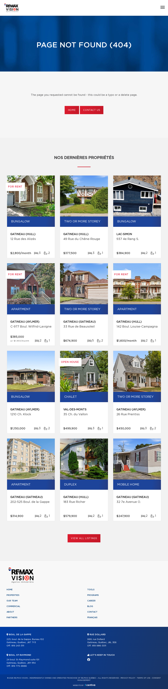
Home (72, 110)
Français (92, 617)
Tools (90, 590)
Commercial (13, 606)
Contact (92, 612)
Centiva (90, 685)
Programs (93, 595)
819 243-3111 (17, 646)
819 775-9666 (19, 666)
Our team (12, 601)
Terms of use (143, 678)
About (10, 612)
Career (91, 601)
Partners (12, 617)
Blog (90, 606)
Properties (13, 595)
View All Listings (84, 538)
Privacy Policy (128, 678)
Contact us (91, 110)
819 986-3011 (99, 646)
